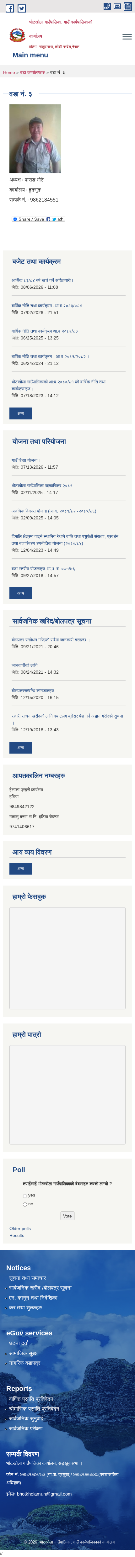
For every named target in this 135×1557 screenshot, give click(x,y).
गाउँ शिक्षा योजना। (26, 460)
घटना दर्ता (19, 1343)
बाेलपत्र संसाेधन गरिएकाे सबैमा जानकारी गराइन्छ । (51, 639)
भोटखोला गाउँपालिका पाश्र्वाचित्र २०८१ (42, 485)
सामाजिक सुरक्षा (24, 1353)
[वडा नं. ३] (35, 138)
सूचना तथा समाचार (27, 1278)
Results (16, 1235)
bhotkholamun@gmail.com (44, 1494)
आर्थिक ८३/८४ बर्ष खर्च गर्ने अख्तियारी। (42, 280)
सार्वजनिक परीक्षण (25, 1429)
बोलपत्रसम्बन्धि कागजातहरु (33, 690)
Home (9, 72)
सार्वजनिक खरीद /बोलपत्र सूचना (40, 1288)
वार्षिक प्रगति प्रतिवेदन (31, 1399)
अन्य (20, 413)
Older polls (20, 1228)
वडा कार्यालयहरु (32, 72)
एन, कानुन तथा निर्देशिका (33, 1298)
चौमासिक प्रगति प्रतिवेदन (34, 1409)
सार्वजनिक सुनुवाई (26, 1419)
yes (31, 1194)
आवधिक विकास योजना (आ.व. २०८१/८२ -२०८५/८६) (54, 510)
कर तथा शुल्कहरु (25, 1308)
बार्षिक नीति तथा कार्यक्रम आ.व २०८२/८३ (45, 331)
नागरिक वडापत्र (24, 1363)
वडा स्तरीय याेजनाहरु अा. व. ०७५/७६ (43, 568)
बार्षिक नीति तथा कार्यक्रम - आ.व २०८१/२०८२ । (51, 356)
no (30, 1203)
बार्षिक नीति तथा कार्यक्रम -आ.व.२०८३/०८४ (47, 305)
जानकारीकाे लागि (24, 665)
